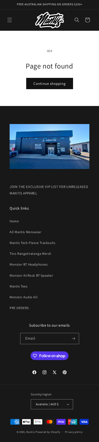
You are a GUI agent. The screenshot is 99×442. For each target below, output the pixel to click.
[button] (9, 20)
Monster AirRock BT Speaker (31, 275)
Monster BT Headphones (29, 264)
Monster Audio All (23, 297)
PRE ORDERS (19, 308)
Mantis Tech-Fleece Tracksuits (32, 243)
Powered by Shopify (48, 431)
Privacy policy (74, 432)
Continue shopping (49, 83)
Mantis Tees (19, 286)
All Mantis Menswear (25, 232)
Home (14, 221)
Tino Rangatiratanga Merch (30, 253)
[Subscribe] (73, 338)
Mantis (30, 431)
